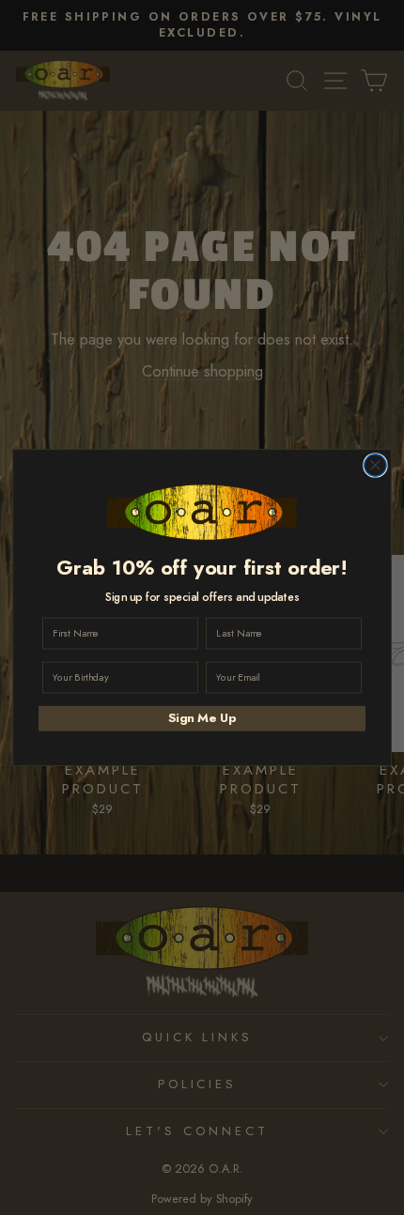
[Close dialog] (376, 465)
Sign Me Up (202, 718)
